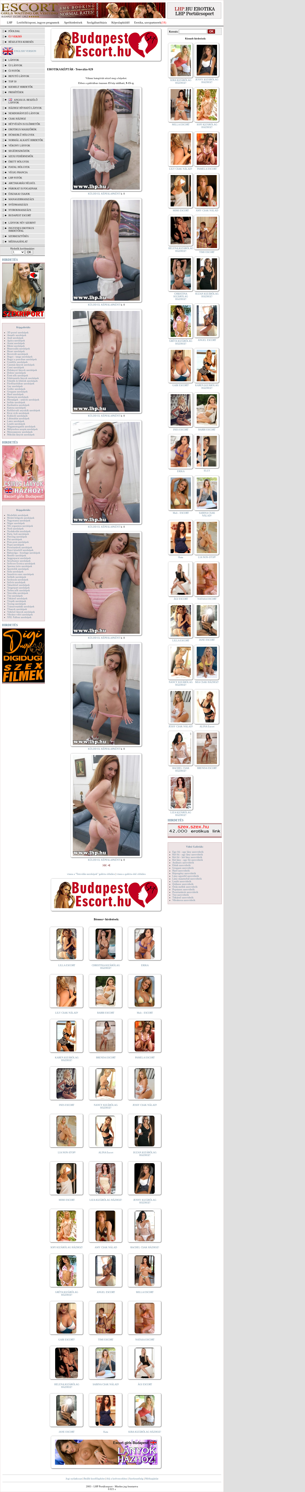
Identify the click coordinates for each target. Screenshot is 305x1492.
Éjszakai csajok (19, 194)
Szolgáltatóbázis (97, 22)
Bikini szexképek (16, 346)
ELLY (207, 470)
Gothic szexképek (16, 388)
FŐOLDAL (14, 31)
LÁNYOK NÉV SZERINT (22, 222)
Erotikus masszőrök (22, 129)
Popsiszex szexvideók (183, 889)
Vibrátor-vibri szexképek (20, 614)
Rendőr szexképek (16, 555)
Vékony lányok (19, 145)
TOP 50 (12, 81)
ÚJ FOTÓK (14, 70)
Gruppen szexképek (17, 391)
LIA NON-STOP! (67, 1152)
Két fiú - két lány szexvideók (187, 857)
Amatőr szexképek (16, 335)
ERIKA (145, 965)
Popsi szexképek (15, 544)
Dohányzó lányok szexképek (22, 370)
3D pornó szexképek (18, 332)
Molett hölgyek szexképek (20, 517)
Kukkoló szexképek (17, 415)
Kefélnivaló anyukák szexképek (23, 410)
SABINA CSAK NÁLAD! (106, 1384)
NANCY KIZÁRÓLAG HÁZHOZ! (106, 1106)
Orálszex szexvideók (183, 884)
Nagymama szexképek (18, 520)
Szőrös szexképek (16, 582)
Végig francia (18, 172)
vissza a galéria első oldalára (131, 874)
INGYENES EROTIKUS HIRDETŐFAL (21, 229)
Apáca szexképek (16, 340)
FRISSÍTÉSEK (16, 92)
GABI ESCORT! (66, 1339)
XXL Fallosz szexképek (19, 617)
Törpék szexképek (16, 601)
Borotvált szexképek (17, 354)
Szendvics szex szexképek (20, 574)
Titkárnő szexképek (17, 598)
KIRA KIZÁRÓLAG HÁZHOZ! (144, 1431)
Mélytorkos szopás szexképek (22, 429)
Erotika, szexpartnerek (147, 22)
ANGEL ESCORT (106, 1292)
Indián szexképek (16, 402)
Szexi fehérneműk (20, 156)
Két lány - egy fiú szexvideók (187, 859)
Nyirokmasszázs (19, 210)
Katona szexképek (16, 407)
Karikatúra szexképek (18, 405)
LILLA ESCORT (66, 965)
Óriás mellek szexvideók (185, 886)
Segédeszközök (19, 151)
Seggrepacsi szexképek (19, 558)
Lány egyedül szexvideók (185, 876)
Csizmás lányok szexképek (21, 364)
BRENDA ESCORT (106, 1057)
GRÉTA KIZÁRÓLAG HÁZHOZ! (66, 1293)
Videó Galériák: (194, 846)
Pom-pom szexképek (18, 542)
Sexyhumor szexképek (19, 560)
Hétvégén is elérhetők (24, 124)
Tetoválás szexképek (17, 593)
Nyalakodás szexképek (19, 531)
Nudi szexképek (15, 528)
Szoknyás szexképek (17, 579)
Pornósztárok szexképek (19, 547)
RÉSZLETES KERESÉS (20, 42)
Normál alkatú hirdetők (25, 140)
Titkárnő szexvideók (183, 897)
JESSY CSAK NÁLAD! (145, 1105)
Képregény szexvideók (184, 873)
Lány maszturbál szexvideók (187, 878)
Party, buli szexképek (18, 534)
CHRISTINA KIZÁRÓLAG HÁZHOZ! (106, 966)
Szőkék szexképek (16, 577)
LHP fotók (15, 177)
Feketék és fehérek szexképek (22, 380)
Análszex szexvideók (183, 862)
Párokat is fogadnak (22, 188)
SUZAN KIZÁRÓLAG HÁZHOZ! (145, 1153)
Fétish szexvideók (181, 865)
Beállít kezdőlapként (94, 1478)
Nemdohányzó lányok (23, 113)
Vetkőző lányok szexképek (21, 611)
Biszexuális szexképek (18, 348)
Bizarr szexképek (16, 351)
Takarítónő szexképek (18, 585)
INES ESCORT (66, 1105)
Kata (105, 1431)
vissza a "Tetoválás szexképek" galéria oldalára (91, 874)
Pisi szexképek (14, 539)
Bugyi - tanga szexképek (20, 356)
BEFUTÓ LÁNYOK (18, 76)
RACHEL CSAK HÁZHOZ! (144, 1247)
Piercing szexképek (17, 536)
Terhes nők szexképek (18, 590)
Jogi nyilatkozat (74, 1478)
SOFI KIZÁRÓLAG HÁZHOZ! (66, 1247)
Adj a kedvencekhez (116, 1478)
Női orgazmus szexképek (20, 525)
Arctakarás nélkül (22, 183)
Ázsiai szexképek (16, 343)
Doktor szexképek (16, 372)
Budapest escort (19, 215)
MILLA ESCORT (145, 1292)
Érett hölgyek (18, 161)
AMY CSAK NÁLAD (106, 1247)
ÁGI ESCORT (145, 1384)
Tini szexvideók (180, 894)
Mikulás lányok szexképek (21, 434)
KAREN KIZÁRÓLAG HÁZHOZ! (67, 1059)
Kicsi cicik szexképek (18, 413)
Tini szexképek (15, 595)
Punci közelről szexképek (20, 550)
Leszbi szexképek (16, 423)
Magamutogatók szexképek (21, 426)
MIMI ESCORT (67, 1200)
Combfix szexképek (17, 362)
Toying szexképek (16, 603)
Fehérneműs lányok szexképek (23, 378)
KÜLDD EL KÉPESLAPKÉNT (104, 193)
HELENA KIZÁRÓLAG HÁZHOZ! (66, 1385)
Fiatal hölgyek (19, 167)
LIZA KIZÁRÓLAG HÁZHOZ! (106, 1200)
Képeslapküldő (120, 22)
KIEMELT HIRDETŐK (20, 87)
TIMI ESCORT (105, 1339)
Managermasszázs (21, 199)
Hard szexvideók (181, 870)
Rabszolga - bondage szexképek (23, 552)
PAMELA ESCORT (145, 1057)
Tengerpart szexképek (18, 587)
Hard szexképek (15, 394)
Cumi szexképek (15, 367)
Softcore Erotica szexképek (21, 563)
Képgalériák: (23, 327)
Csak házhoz (17, 118)
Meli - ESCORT (145, 1012)
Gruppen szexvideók (183, 868)
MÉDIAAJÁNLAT (18, 241)
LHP (9, 22)
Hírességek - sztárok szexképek (23, 399)
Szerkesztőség (136, 1478)
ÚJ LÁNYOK (15, 65)
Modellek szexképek (17, 515)
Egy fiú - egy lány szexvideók (188, 851)
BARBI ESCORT (105, 1012)
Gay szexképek (15, 386)
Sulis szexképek (15, 571)
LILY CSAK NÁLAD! (66, 1012)
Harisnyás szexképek (18, 397)
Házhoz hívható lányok (25, 108)
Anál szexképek (15, 337)
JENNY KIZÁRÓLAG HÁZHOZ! (144, 1201)
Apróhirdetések (73, 22)
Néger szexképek (16, 523)
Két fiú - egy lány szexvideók (187, 854)
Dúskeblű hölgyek (21, 134)
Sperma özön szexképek (19, 566)
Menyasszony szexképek (20, 431)
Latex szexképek (15, 421)
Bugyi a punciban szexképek (22, 359)
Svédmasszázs (18, 204)
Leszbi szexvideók (181, 881)
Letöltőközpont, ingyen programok (38, 22)
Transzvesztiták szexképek (20, 606)
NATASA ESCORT (145, 1339)
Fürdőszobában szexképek (20, 383)
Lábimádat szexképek (18, 418)
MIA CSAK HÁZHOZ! (207, 682)
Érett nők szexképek (17, 375)
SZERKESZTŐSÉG (18, 236)
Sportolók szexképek (18, 568)
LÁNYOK (13, 60)
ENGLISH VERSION (25, 51)
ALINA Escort (105, 1152)
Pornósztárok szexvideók (185, 892)
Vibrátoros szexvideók (183, 900)
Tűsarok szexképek (17, 609)
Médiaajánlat (151, 1478)
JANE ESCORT (67, 1431)
